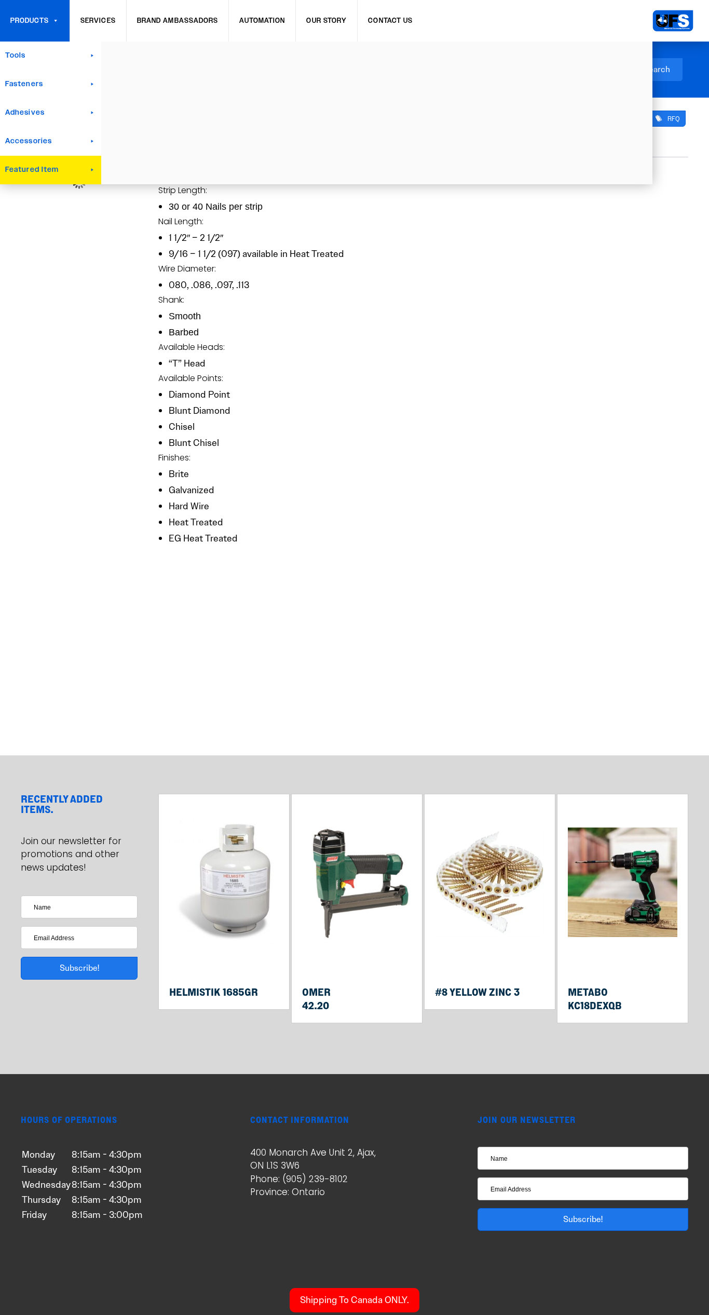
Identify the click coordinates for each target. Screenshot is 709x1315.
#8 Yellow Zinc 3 (477, 992)
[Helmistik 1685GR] (224, 957)
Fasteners (24, 84)
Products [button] (29, 20)
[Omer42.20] (357, 957)
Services (98, 20)
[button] (668, 119)
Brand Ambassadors (178, 20)
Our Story (326, 20)
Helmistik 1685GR (213, 992)
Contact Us (390, 20)
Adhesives (25, 112)
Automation (262, 20)
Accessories (28, 141)
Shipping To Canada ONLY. (354, 1300)
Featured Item (32, 169)
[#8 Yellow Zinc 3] (489, 957)
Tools (15, 55)
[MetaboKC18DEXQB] (622, 957)
